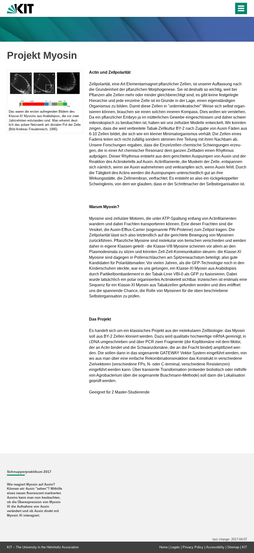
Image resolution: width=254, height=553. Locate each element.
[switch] (220, 8)
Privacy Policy (193, 547)
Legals (175, 547)
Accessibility (215, 547)
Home (163, 547)
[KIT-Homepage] (20, 8)
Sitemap (233, 547)
